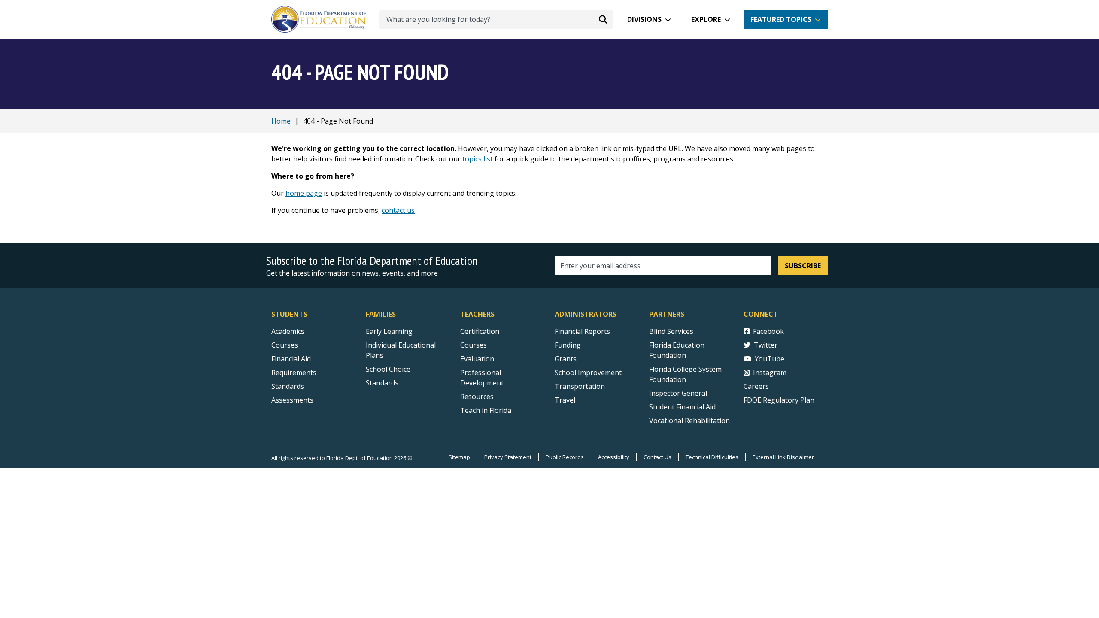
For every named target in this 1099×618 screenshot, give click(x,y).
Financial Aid (291, 359)
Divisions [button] (644, 19)
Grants (566, 359)
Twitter (765, 345)
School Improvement (588, 372)
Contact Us (657, 457)
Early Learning (389, 331)
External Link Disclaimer (783, 457)
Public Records (565, 457)
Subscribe (803, 265)
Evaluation (477, 359)
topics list (477, 159)
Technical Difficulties (712, 457)
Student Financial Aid (682, 407)
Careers (756, 386)
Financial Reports (582, 331)
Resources (477, 396)
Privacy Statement (507, 457)
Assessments (292, 400)
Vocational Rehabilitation (689, 420)
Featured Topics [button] (780, 19)
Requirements (293, 372)
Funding (568, 345)
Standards (287, 386)
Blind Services (671, 331)
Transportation (580, 386)
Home (281, 121)
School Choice (388, 369)
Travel (565, 400)
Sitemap (459, 457)
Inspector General (678, 393)
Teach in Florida (485, 410)
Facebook (768, 331)
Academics (287, 331)
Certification (479, 331)
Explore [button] (706, 19)
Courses (284, 345)
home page (303, 193)
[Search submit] (603, 19)
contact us (398, 210)
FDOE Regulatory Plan (779, 400)
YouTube (769, 359)
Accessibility (613, 457)
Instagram (769, 372)
